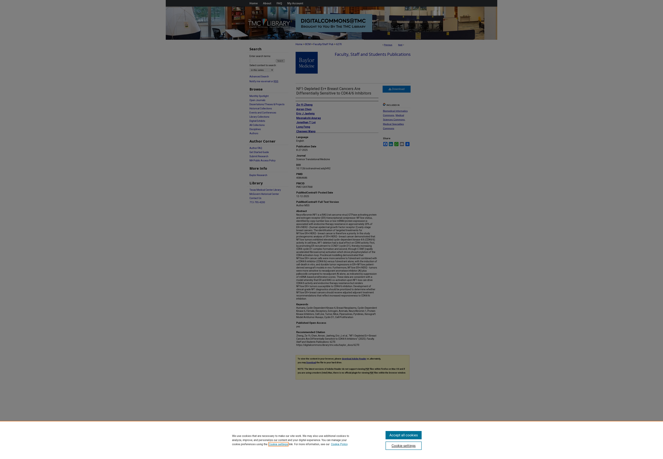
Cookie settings (278, 444)
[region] (331, 440)
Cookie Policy (339, 444)
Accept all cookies (403, 435)
